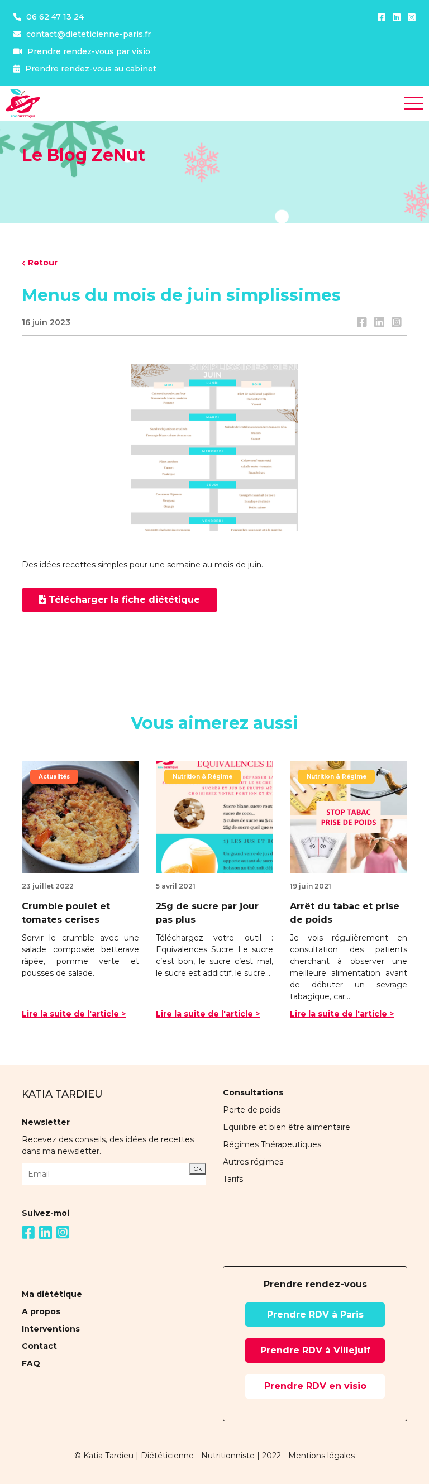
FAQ (31, 1363)
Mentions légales (321, 1455)
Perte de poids (251, 1110)
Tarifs (233, 1179)
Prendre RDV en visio (315, 1386)
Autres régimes (253, 1162)
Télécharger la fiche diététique (124, 599)
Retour (43, 262)
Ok (198, 1168)
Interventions (51, 1329)
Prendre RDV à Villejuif (315, 1350)
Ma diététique (52, 1294)
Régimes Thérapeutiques (272, 1144)
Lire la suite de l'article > (74, 1014)
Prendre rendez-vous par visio (87, 51)
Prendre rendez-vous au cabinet (89, 69)
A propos (41, 1311)
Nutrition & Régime (202, 776)
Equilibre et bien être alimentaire (286, 1127)
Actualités (54, 776)
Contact (39, 1346)
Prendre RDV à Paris (315, 1314)
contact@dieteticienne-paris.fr (87, 34)
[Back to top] (412, 1439)
